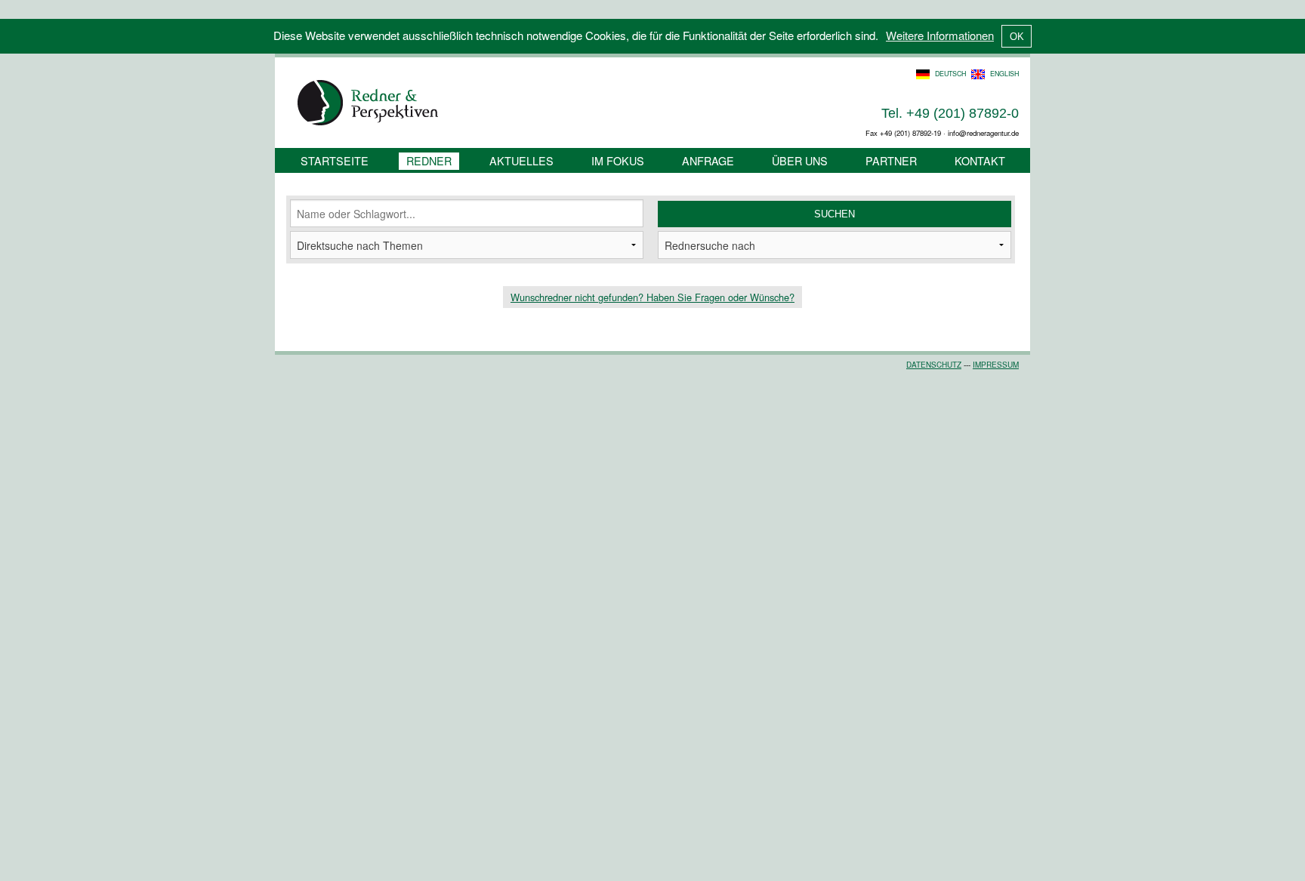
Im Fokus (617, 160)
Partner (891, 160)
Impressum (996, 364)
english (1004, 74)
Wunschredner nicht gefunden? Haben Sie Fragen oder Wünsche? (652, 297)
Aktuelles (521, 160)
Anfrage (708, 160)
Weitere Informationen (940, 35)
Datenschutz (933, 364)
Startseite (335, 160)
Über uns (800, 160)
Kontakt (980, 160)
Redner (429, 160)
